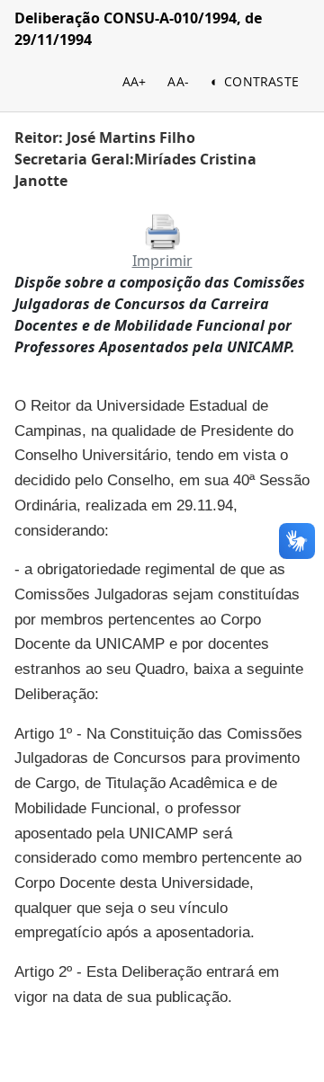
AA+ (134, 81)
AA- (178, 81)
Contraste (261, 81)
